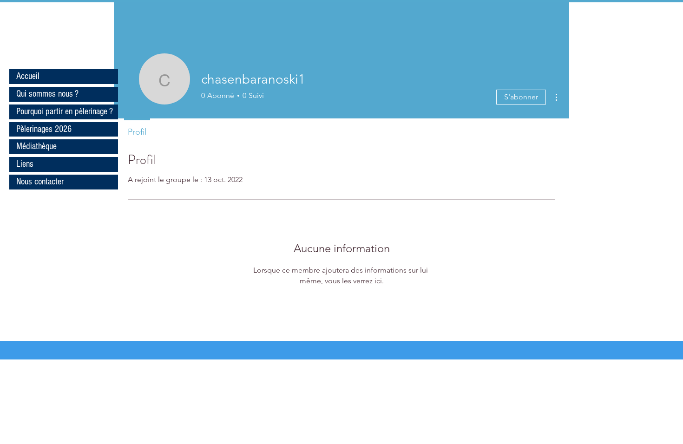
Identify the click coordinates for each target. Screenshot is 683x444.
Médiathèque (36, 146)
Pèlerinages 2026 (44, 129)
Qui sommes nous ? (47, 94)
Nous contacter (40, 181)
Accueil (27, 76)
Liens (24, 164)
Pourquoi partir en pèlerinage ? (64, 111)
